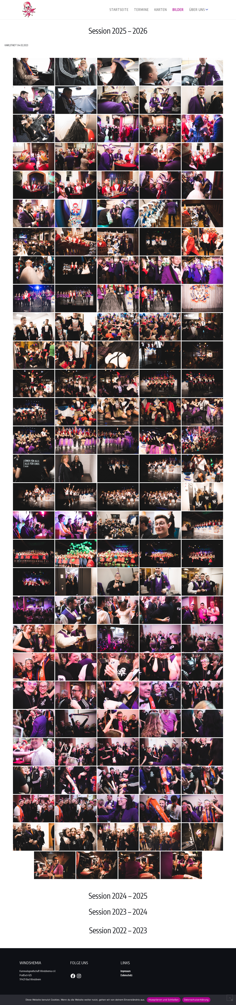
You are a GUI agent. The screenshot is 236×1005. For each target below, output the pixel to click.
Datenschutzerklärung (196, 999)
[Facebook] (73, 976)
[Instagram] (79, 976)
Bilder (178, 9)
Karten (160, 9)
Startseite (119, 9)
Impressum (126, 971)
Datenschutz (126, 975)
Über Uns (197, 9)
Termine (141, 9)
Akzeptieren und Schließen (163, 999)
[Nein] (231, 1000)
